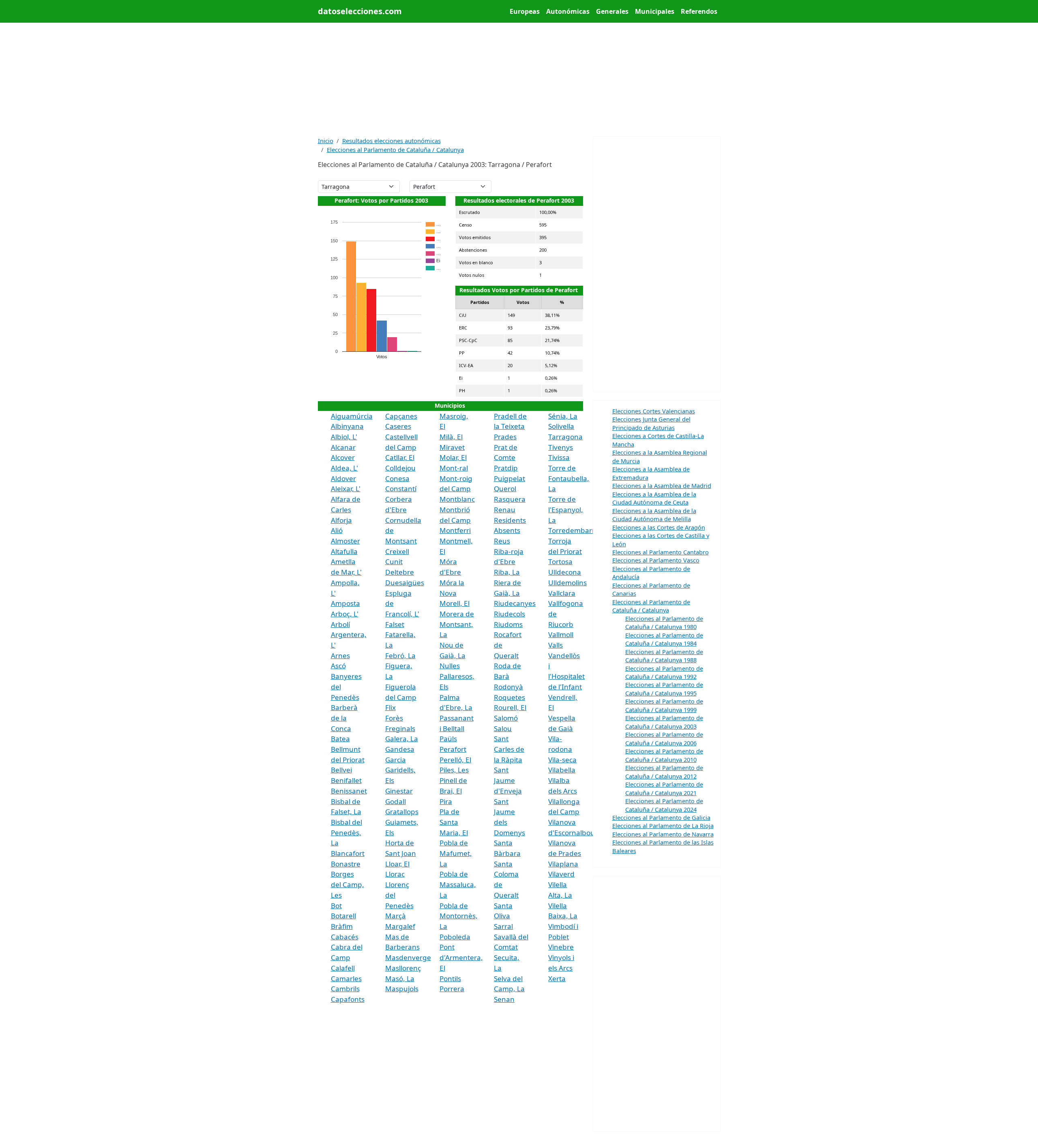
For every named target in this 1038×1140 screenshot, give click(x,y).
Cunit (394, 561)
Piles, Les (454, 769)
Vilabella (561, 769)
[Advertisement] (519, 79)
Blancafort (348, 853)
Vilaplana (563, 863)
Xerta (557, 978)
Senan (504, 999)
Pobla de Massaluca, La (458, 884)
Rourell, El (510, 707)
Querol (505, 488)
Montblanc (457, 499)
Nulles (450, 665)
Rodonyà (508, 686)
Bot (336, 905)
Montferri (455, 530)
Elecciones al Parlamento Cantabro (660, 552)
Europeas (525, 11)
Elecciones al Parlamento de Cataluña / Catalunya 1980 (664, 622)
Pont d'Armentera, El (461, 957)
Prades (505, 436)
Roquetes (509, 697)
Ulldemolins (567, 582)
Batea (340, 738)
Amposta (345, 603)
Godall (395, 801)
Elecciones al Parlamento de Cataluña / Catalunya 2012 (664, 772)
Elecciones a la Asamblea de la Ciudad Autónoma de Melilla (654, 515)
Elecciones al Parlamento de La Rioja (663, 825)
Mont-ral (454, 468)
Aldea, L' (344, 468)
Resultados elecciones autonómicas (391, 141)
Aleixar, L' (345, 488)
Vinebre (561, 947)
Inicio (325, 141)
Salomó (506, 718)
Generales (612, 11)
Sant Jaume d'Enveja (508, 780)
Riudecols (509, 613)
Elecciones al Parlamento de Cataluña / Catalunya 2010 (664, 755)
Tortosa (560, 561)
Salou (503, 728)
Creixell (397, 551)
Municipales (654, 11)
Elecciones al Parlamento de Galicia (661, 817)
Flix (390, 707)
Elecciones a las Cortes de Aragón (658, 527)
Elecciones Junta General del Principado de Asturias (651, 423)
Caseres (398, 426)
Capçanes (401, 416)
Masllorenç (403, 968)
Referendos (699, 11)
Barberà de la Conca (344, 718)
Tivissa (559, 457)
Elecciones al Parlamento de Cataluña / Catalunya (395, 149)
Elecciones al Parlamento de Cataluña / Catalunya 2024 (664, 805)
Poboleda (455, 936)
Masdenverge (408, 957)
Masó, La (399, 978)
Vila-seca (562, 759)
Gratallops (401, 811)
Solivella (561, 426)
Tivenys (560, 447)
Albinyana (347, 426)
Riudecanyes (515, 603)
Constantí (400, 488)
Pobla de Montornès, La (459, 916)
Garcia (395, 759)
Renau (504, 509)
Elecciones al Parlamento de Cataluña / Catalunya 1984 (664, 639)
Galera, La (401, 738)
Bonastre (345, 863)
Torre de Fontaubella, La (568, 478)
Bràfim (342, 926)
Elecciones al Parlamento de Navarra (663, 834)
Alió (337, 530)
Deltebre (399, 572)
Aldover (343, 478)
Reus (502, 540)
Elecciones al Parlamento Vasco (655, 560)
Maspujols (401, 988)
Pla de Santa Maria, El (454, 822)
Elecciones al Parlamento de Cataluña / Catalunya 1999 (664, 705)
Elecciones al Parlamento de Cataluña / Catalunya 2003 (664, 722)
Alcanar (343, 447)
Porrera (452, 988)
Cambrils (345, 988)
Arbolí (340, 624)
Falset (394, 624)
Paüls (448, 738)
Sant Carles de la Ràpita (509, 749)
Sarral (503, 926)
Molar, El (453, 457)
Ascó (338, 665)
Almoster (345, 540)
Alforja (341, 520)
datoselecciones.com (360, 11)
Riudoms (508, 624)
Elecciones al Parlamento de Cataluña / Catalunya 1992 (664, 672)
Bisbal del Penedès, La (346, 832)
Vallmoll (560, 634)
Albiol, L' (344, 436)
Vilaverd (561, 874)
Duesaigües (404, 582)
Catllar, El (399, 457)
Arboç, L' (344, 613)
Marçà (395, 915)
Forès (394, 718)
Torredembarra (573, 530)
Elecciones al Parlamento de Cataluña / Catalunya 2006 (664, 738)
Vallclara (561, 593)
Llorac (395, 874)
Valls (555, 645)
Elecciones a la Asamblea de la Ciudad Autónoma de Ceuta (654, 498)
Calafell (343, 968)
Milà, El (451, 436)
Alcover (343, 457)
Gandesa (399, 749)
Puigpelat (509, 478)
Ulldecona (564, 572)
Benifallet (346, 780)
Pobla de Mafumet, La (456, 853)
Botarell (343, 915)
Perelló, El (455, 759)
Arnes (340, 655)
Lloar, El (397, 863)
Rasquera (509, 499)
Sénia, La (562, 416)
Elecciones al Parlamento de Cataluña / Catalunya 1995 (664, 688)
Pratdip (506, 468)
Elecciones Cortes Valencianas (653, 411)
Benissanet (349, 791)
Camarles (346, 978)
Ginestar (399, 791)
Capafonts (348, 999)
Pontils (450, 978)
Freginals (400, 728)
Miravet (452, 447)
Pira (446, 801)
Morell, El (455, 603)
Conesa (397, 478)
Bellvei (341, 769)
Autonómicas (568, 11)
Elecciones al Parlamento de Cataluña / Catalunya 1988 (664, 656)
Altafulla (344, 551)
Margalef (400, 926)
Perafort (453, 749)
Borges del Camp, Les (347, 884)
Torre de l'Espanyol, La (565, 509)
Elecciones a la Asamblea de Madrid (661, 485)
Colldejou (400, 468)
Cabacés (344, 936)
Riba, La (507, 572)
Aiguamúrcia (352, 416)
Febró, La (400, 655)
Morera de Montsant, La (457, 624)
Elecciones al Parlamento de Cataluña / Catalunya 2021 (664, 788)
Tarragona (565, 436)
